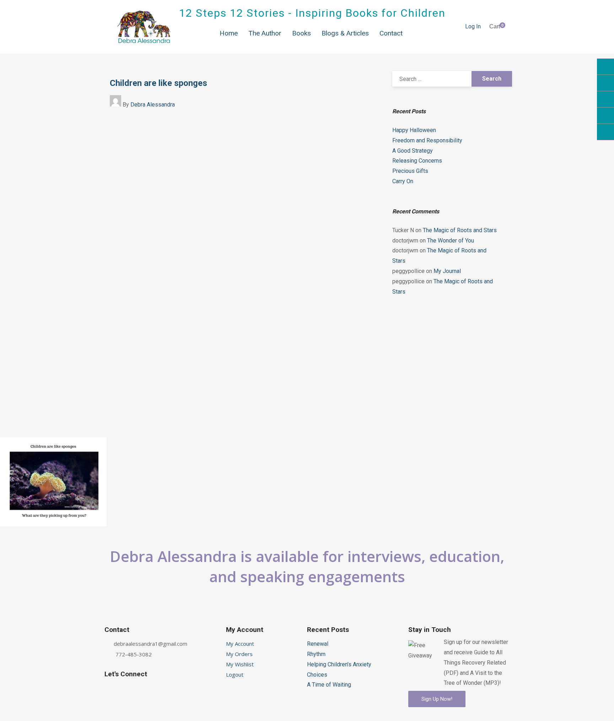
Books (301, 33)
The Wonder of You (450, 240)
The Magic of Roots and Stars (460, 230)
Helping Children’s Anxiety (339, 664)
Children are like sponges (158, 83)
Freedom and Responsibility (427, 140)
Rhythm (316, 654)
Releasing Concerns (417, 160)
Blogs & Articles (345, 33)
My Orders (239, 653)
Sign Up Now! (436, 699)
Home (229, 33)
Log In (473, 26)
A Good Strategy (412, 150)
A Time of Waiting (329, 684)
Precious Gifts (410, 171)
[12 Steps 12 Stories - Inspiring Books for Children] (144, 27)
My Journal (447, 271)
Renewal (317, 643)
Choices (317, 674)
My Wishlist (240, 664)
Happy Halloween (414, 130)
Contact (391, 33)
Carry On (402, 181)
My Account (240, 643)
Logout (234, 674)
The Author (264, 33)
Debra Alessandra (152, 104)
